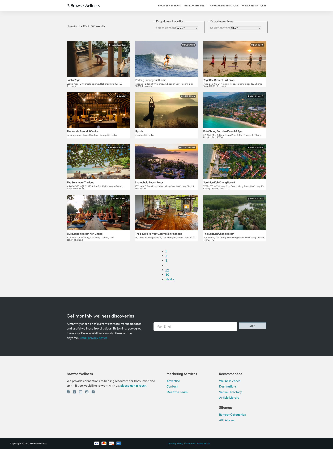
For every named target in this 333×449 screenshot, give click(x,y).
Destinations (228, 386)
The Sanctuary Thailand (80, 182)
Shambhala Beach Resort (149, 182)
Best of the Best (195, 5)
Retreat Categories (232, 415)
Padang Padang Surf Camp (150, 80)
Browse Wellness (85, 5)
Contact (172, 386)
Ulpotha (139, 131)
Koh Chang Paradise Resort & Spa (222, 131)
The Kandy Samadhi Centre (82, 131)
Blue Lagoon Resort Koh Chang (84, 233)
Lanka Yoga (73, 80)
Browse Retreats (169, 5)
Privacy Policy (175, 443)
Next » (169, 279)
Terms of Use (203, 443)
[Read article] (98, 58)
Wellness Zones (229, 381)
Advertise (173, 381)
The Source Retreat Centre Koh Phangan (158, 233)
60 (167, 275)
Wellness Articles (254, 5)
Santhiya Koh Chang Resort (219, 182)
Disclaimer (189, 443)
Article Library (229, 397)
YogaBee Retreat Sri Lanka (218, 80)
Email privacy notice (93, 338)
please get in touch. (133, 386)
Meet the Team (177, 392)
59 (167, 270)
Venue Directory (230, 392)
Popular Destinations (224, 5)
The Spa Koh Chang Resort (218, 233)
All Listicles (226, 420)
